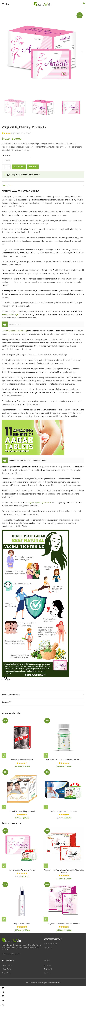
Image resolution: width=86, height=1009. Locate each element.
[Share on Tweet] (3, 996)
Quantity (6, 155)
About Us (47, 965)
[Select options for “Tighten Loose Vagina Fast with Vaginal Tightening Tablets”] (46, 866)
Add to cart (19, 167)
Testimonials (48, 969)
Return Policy (6, 973)
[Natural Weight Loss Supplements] (64, 789)
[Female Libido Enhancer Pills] (22, 737)
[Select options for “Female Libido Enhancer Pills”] (4, 755)
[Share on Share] (3, 988)
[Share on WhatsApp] (3, 1005)
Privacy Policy (6, 969)
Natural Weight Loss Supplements (64, 811)
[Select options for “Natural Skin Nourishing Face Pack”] (4, 807)
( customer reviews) (22, 133)
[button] (4, 52)
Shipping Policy (7, 965)
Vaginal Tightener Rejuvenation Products (64, 923)
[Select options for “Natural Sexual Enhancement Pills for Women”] (46, 755)
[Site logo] (43, 4)
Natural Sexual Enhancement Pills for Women (64, 760)
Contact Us (48, 947)
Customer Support (50, 944)
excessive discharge (10, 314)
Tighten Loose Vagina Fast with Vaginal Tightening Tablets (64, 871)
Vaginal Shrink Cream (22, 923)
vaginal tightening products (39, 502)
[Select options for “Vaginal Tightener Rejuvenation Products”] (46, 919)
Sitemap (57, 983)
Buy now (32, 167)
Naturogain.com (35, 983)
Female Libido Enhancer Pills (22, 760)
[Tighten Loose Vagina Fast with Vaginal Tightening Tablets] (64, 847)
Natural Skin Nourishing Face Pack (22, 811)
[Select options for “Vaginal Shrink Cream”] (4, 919)
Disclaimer (47, 973)
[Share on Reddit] (3, 1001)
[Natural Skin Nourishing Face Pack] (22, 789)
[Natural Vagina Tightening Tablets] (22, 847)
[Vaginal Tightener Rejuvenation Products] (64, 901)
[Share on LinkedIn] (3, 992)
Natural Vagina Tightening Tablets (22, 870)
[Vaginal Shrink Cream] (22, 901)
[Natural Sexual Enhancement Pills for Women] (64, 737)
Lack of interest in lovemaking (14, 330)
